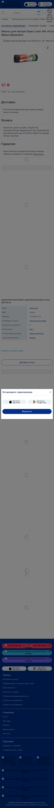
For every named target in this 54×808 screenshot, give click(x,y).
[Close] (50, 392)
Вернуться (27, 411)
